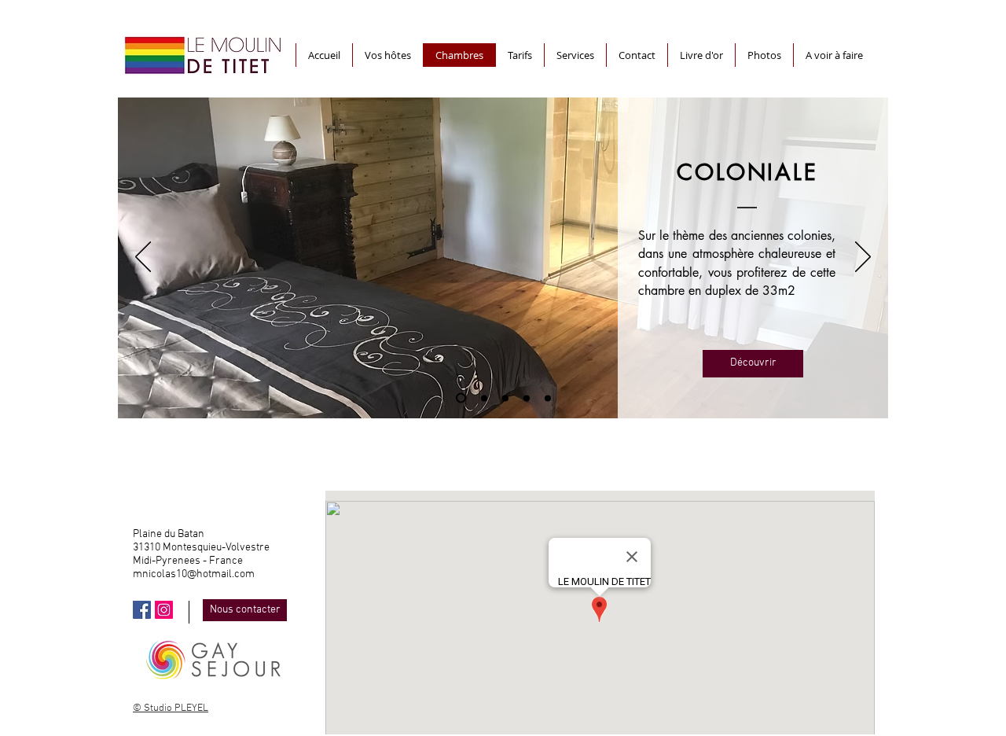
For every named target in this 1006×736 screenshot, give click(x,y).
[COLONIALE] (461, 398)
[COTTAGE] (548, 398)
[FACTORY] (526, 398)
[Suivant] (863, 257)
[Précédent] (143, 257)
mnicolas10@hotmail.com (194, 574)
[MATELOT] (505, 398)
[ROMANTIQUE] (484, 398)
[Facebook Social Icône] (142, 610)
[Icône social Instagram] (164, 610)
